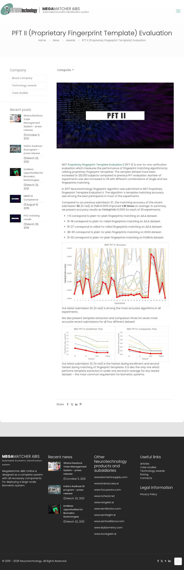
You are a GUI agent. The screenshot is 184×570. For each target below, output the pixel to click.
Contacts (146, 478)
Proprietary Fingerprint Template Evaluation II (96, 164)
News (56, 40)
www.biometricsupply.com (110, 477)
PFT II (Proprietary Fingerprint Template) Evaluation (114, 40)
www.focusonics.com (107, 490)
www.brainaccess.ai (106, 483)
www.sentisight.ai (105, 515)
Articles (144, 463)
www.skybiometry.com (108, 527)
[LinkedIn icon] (169, 561)
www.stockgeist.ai (105, 534)
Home (42, 40)
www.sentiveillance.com (109, 521)
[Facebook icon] (158, 561)
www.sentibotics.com (107, 508)
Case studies (20, 93)
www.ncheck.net (104, 496)
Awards (70, 40)
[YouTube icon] (165, 561)
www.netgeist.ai (104, 502)
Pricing (144, 474)
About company (22, 78)
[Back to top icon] (178, 561)
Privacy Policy (148, 494)
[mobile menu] (178, 11)
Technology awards (24, 85)
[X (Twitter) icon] (161, 561)
